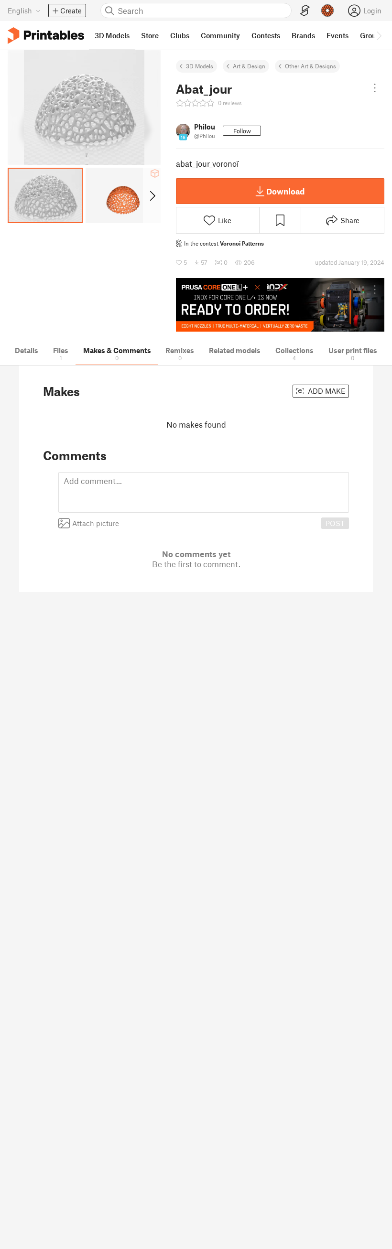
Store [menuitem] (150, 35)
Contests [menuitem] (265, 35)
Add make (325, 391)
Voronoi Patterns (242, 243)
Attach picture (95, 523)
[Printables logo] (46, 35)
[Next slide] (152, 195)
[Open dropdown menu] (374, 88)
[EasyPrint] (305, 10)
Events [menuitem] (337, 35)
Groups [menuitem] (372, 35)
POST (335, 523)
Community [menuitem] (220, 35)
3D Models (199, 66)
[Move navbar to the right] (378, 35)
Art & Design (249, 66)
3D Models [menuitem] (112, 35)
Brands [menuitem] (303, 35)
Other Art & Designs (310, 66)
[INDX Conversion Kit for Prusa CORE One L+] (280, 305)
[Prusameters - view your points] (327, 10)
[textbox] (203, 492)
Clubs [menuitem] (179, 35)
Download (285, 191)
